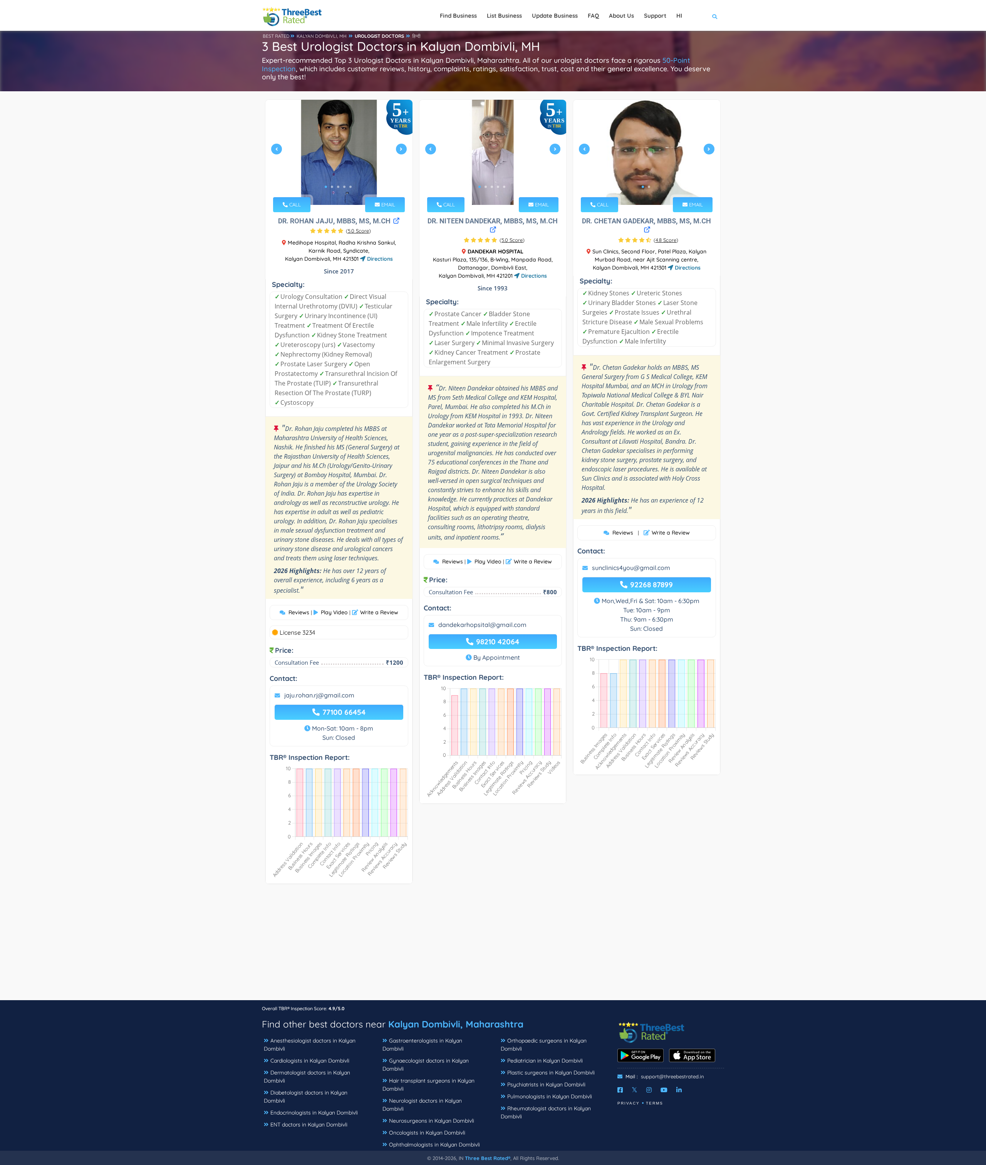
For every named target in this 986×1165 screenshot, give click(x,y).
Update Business (555, 15)
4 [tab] (344, 187)
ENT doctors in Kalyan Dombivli (308, 1124)
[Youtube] (664, 1090)
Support (655, 15)
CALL (294, 204)
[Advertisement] (493, 946)
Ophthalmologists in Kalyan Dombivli (434, 1144)
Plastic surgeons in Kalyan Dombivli (551, 1072)
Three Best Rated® (487, 1158)
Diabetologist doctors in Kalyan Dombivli (305, 1096)
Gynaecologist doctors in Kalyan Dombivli (425, 1064)
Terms (654, 1103)
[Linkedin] (679, 1090)
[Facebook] (620, 1090)
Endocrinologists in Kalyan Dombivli (314, 1112)
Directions (379, 258)
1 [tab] (326, 187)
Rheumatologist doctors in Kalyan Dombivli (546, 1112)
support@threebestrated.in (672, 1076)
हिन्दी (416, 36)
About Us (621, 15)
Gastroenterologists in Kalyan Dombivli (422, 1044)
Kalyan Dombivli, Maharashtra (455, 1024)
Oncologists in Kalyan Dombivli (427, 1132)
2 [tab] (332, 187)
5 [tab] (350, 187)
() (358, 231)
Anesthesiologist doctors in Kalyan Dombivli (309, 1044)
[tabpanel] (339, 152)
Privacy (628, 1103)
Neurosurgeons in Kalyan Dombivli (431, 1120)
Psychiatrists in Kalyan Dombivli (546, 1084)
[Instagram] (649, 1090)
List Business (504, 15)
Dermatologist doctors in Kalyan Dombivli (307, 1076)
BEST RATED (276, 36)
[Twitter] (634, 1090)
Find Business (458, 15)
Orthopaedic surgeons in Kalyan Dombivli (544, 1044)
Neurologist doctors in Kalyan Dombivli (422, 1104)
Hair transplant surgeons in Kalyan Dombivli (428, 1084)
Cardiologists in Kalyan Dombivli (309, 1060)
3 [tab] (338, 187)
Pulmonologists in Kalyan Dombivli (549, 1096)
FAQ (593, 15)
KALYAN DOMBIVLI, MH (322, 36)
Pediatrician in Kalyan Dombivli (545, 1060)
